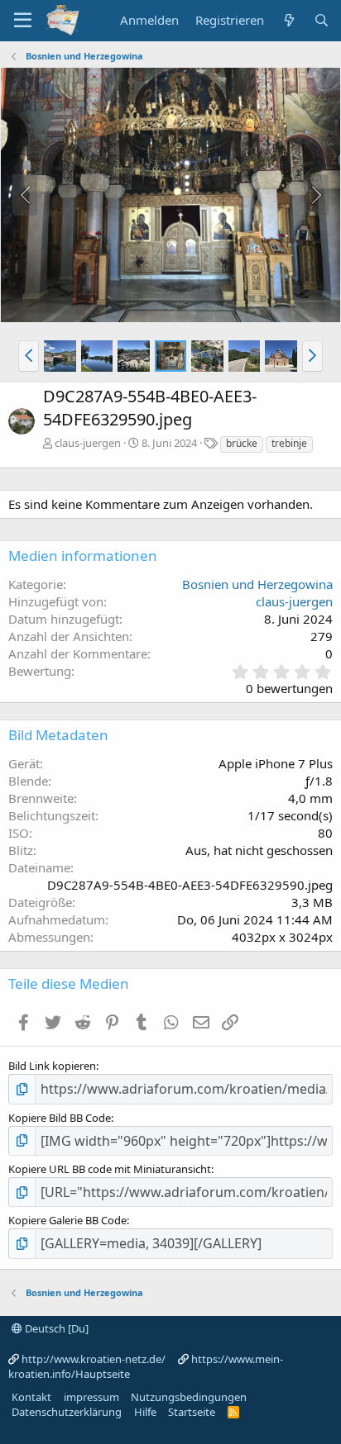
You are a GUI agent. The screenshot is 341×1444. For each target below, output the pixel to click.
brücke (241, 443)
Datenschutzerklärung (67, 1411)
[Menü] (22, 20)
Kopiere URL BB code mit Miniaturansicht (109, 1168)
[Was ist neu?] (288, 20)
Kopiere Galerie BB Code (67, 1220)
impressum (91, 1396)
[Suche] (321, 20)
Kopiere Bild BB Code (59, 1117)
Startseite (191, 1411)
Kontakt (31, 1396)
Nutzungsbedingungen (189, 1396)
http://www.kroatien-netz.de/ (94, 1358)
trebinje (289, 443)
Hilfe (145, 1411)
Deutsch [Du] (55, 1328)
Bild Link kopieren (52, 1065)
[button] (28, 356)
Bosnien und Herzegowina (257, 584)
